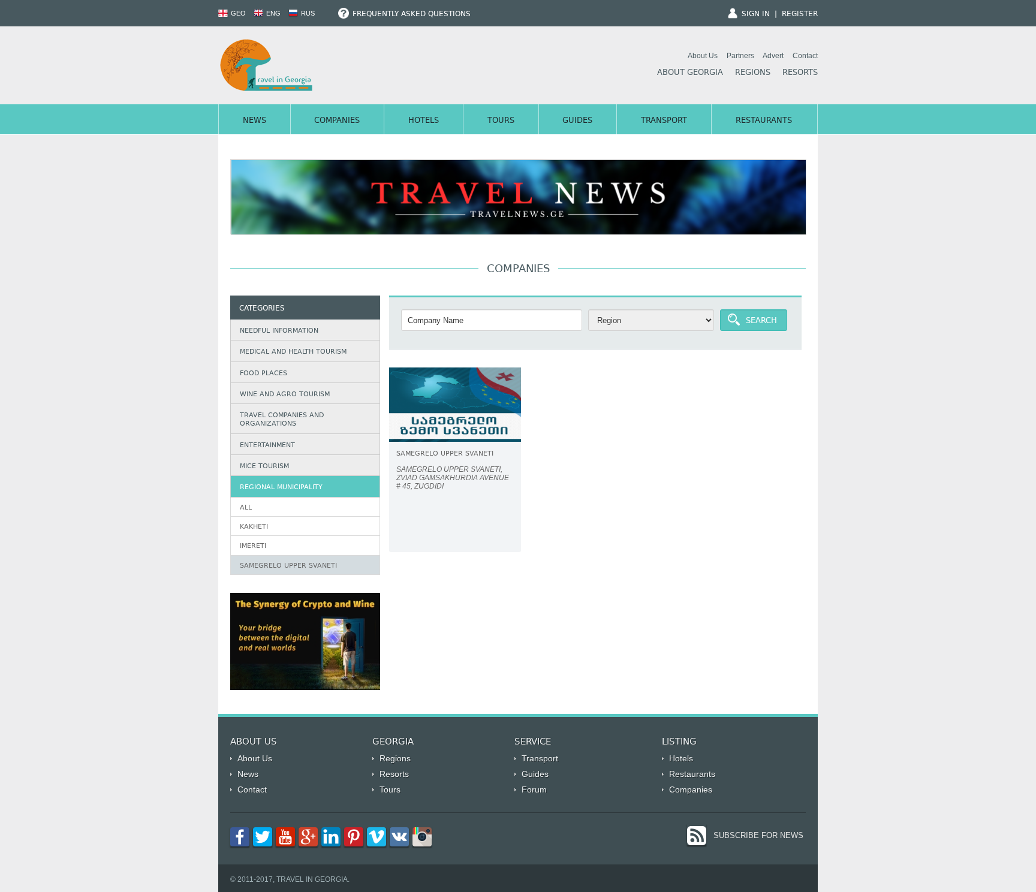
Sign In (756, 14)
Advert (773, 56)
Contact (805, 56)
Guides (577, 121)
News (254, 121)
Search (761, 321)
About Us (703, 56)
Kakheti (254, 527)
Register (800, 14)
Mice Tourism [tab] (264, 467)
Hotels (423, 121)
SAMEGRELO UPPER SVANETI (288, 566)
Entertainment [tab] (267, 446)
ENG (272, 13)
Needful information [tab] (279, 331)
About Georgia (690, 73)
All (246, 508)
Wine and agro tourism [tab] (285, 395)
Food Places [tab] (263, 374)
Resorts (800, 73)
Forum (534, 789)
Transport (664, 121)
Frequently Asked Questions (410, 14)
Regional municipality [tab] (281, 488)
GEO (237, 13)
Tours (500, 121)
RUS (307, 13)
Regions (752, 73)
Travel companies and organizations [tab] (282, 420)
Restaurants (764, 121)
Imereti (253, 546)
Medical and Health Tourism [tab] (293, 352)
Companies (337, 121)
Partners (740, 56)
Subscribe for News (758, 835)
